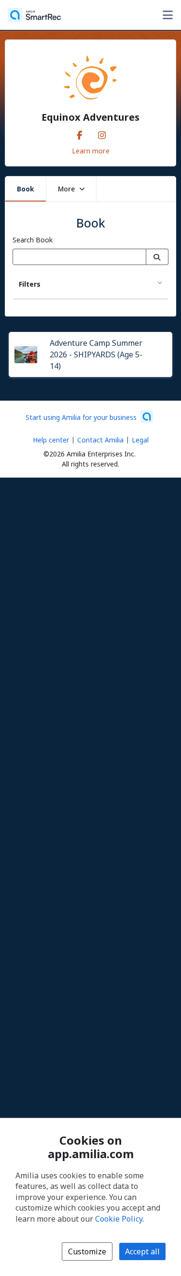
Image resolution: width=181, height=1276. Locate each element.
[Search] (157, 257)
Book (25, 188)
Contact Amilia (100, 439)
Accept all (142, 1251)
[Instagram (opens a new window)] (101, 133)
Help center (51, 439)
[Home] (34, 15)
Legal (140, 439)
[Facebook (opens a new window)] (79, 133)
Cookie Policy (118, 1218)
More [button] (66, 188)
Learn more (91, 150)
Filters (30, 284)
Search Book (33, 239)
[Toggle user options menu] (167, 15)
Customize (87, 1251)
